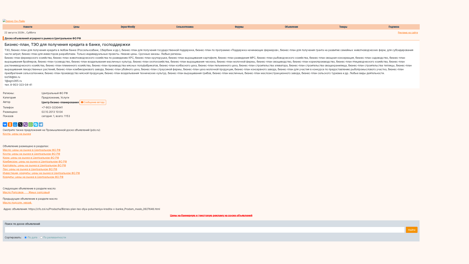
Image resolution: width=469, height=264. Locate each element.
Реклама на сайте (408, 32)
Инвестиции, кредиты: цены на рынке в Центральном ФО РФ (41, 173)
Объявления (291, 26)
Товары (343, 26)
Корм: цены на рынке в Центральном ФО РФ (31, 157)
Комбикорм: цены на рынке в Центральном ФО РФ (35, 161)
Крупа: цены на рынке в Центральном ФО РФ (31, 153)
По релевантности (54, 237)
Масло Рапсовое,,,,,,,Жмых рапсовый (26, 192)
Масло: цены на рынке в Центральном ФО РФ (31, 149)
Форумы (239, 26)
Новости (27, 26)
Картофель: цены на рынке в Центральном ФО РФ (34, 165)
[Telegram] (41, 124)
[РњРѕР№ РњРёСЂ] (15, 124)
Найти (411, 229)
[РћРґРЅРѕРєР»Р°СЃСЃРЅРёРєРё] (10, 124)
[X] (20, 124)
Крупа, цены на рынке (17, 133)
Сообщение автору (94, 102)
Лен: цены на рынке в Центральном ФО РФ (30, 169)
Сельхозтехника (184, 26)
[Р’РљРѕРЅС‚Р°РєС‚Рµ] (5, 124)
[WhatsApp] (30, 124)
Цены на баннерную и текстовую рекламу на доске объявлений (211, 215)
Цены (76, 26)
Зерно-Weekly (128, 26)
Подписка (394, 26)
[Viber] (25, 124)
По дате (32, 237)
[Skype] (36, 124)
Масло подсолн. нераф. (17, 202)
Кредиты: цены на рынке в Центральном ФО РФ (33, 176)
